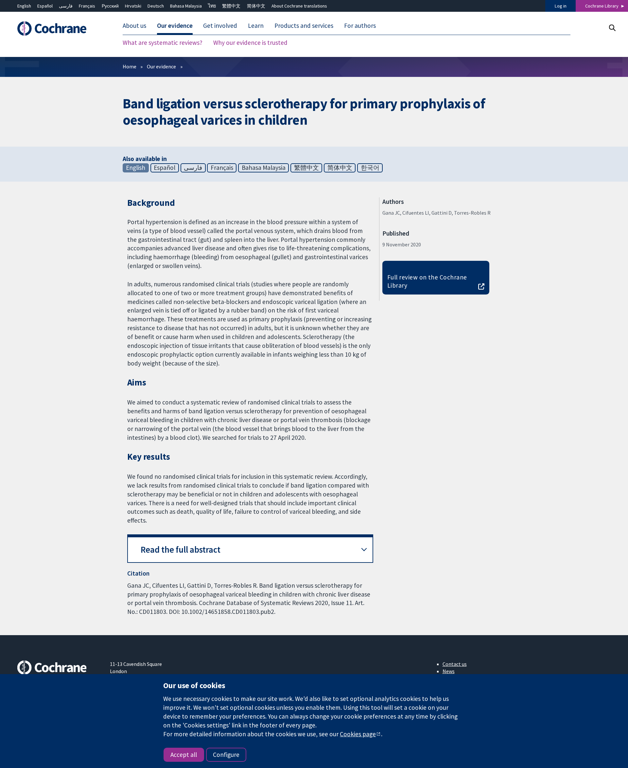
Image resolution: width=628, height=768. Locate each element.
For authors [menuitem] (360, 25)
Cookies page (358, 734)
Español (45, 6)
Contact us (455, 664)
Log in (561, 6)
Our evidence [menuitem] (175, 25)
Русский (110, 6)
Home (129, 66)
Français (87, 6)
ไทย (212, 6)
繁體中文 (231, 6)
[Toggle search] (612, 28)
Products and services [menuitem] (303, 25)
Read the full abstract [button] (180, 549)
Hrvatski (133, 6)
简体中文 (256, 6)
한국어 (370, 167)
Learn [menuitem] (256, 25)
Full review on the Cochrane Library (427, 281)
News (449, 671)
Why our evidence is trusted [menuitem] (250, 42)
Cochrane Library (602, 6)
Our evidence (161, 66)
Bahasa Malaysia (186, 6)
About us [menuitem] (134, 25)
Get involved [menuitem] (220, 25)
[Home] (59, 28)
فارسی (66, 6)
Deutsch (156, 6)
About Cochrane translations (299, 6)
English (24, 6)
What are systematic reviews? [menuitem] (162, 42)
